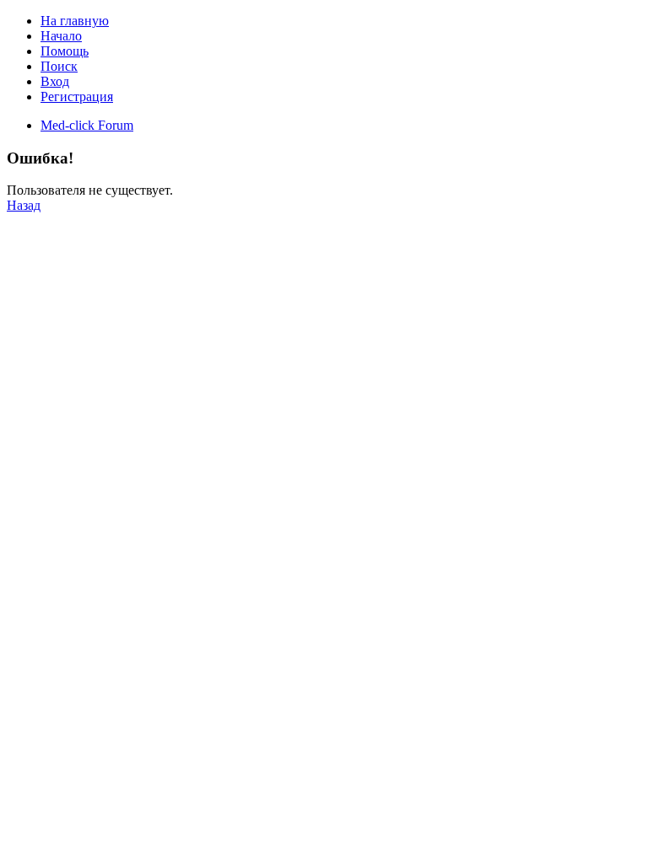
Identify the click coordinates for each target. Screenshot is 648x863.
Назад (23, 205)
